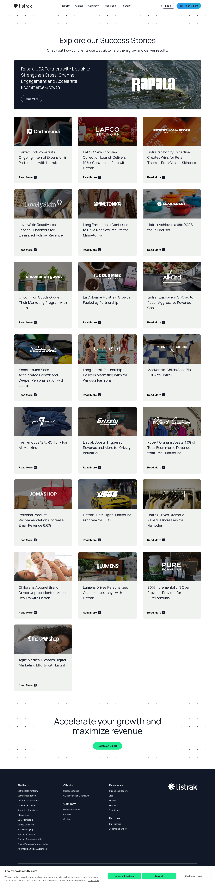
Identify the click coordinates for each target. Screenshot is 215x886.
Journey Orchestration (28, 800)
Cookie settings (193, 875)
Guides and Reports (119, 790)
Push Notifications (26, 834)
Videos (112, 800)
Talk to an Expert (107, 745)
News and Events (71, 809)
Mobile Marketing (26, 824)
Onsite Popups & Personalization (33, 844)
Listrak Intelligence (27, 795)
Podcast (113, 805)
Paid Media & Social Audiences (32, 848)
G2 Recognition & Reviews (76, 795)
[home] (23, 5)
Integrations (24, 815)
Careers (67, 814)
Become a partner (118, 828)
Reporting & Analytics (28, 810)
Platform (23, 785)
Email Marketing (25, 819)
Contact (67, 819)
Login (168, 5)
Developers (115, 810)
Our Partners (115, 824)
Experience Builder (27, 805)
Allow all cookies (124, 875)
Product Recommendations (31, 839)
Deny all (159, 875)
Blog (111, 795)
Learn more (93, 880)
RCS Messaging (25, 829)
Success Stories (71, 790)
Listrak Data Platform (28, 790)
